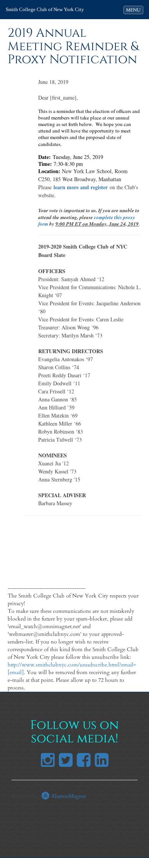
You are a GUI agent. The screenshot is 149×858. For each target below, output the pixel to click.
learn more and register (80, 187)
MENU (134, 10)
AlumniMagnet (68, 796)
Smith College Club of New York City (45, 9)
